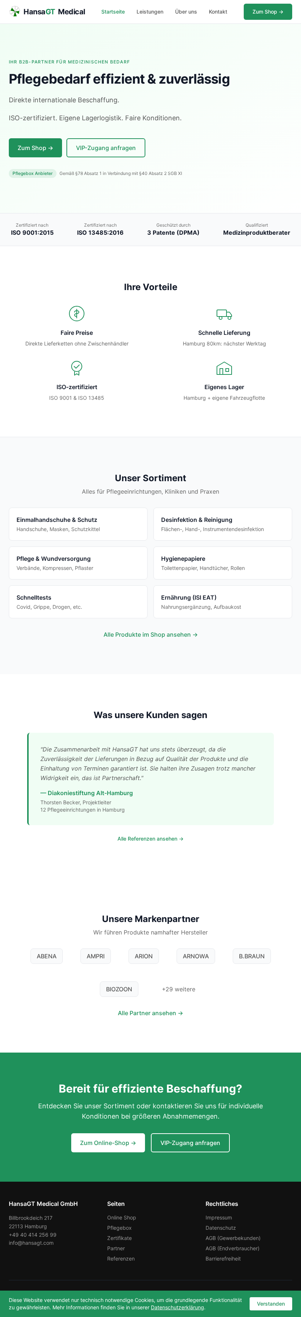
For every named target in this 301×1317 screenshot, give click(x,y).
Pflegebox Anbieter (32, 173)
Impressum (219, 1217)
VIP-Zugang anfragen (106, 147)
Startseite (113, 11)
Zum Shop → (268, 11)
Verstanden (271, 1303)
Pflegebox (119, 1228)
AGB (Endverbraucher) (233, 1248)
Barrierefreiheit (223, 1258)
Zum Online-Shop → (108, 1142)
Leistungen (150, 11)
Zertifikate (119, 1238)
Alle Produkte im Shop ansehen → (151, 634)
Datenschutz (221, 1228)
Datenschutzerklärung (177, 1307)
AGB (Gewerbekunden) (233, 1238)
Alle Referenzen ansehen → (150, 838)
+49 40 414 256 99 (33, 1235)
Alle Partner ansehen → (150, 1013)
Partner (116, 1248)
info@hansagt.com (31, 1243)
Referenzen (121, 1258)
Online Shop (121, 1217)
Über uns (186, 11)
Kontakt (218, 11)
